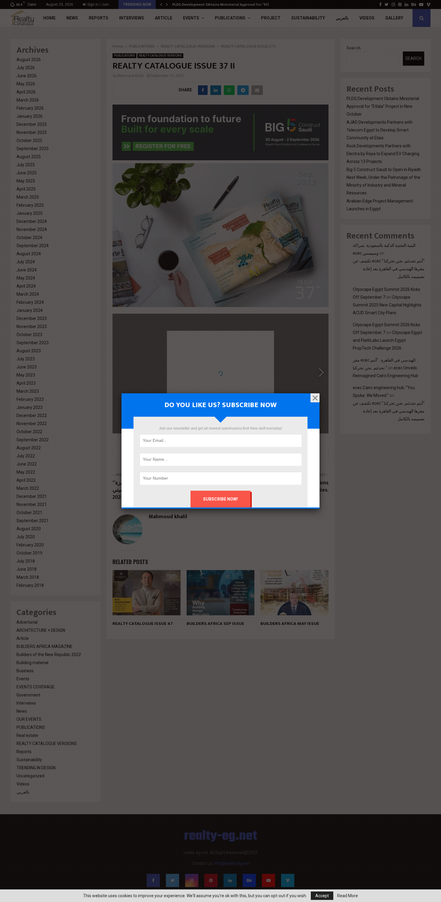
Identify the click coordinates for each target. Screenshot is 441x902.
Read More (347, 896)
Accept (322, 895)
